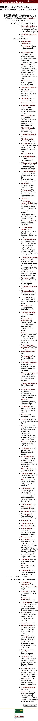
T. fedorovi (25, 415)
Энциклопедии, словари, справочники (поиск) (17, 1)
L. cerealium (26, 266)
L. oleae (23, 692)
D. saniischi (26, 154)
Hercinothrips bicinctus (29, 221)
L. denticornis (26, 278)
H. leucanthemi (27, 625)
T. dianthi (25, 400)
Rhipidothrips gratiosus (29, 34)
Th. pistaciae (25, 537)
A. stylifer (25, 98)
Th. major (25, 520)
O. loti (25, 297)
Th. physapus (26, 528)
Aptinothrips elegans (29, 87)
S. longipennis (27, 356)
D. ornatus (25, 143)
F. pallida (25, 183)
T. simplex (25, 448)
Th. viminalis (26, 570)
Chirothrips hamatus (28, 105)
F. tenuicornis (26, 190)
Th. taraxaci (26, 559)
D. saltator (25, 139)
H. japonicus (25, 623)
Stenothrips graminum (30, 383)
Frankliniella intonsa (29, 171)
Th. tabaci (26, 539)
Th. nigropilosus (27, 526)
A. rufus (24, 90)
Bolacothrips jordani (28, 103)
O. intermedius (27, 291)
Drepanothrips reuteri (30, 163)
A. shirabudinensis (28, 81)
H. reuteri (25, 656)
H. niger (25, 636)
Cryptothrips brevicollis (29, 587)
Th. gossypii (27, 507)
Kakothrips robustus (29, 239)
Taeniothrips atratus (28, 389)
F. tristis (24, 198)
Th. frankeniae (26, 504)
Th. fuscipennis (27, 488)
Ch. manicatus (27, 116)
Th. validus (25, 566)
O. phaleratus (26, 306)
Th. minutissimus (27, 523)
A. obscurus (26, 52)
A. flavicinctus (26, 46)
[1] (32, 139)
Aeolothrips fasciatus (28, 26)
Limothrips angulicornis (30, 257)
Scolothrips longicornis (29, 362)
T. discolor (25, 406)
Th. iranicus (25, 511)
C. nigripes (24, 591)
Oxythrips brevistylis (28, 312)
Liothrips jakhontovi (28, 687)
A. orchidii (25, 65)
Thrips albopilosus (28, 469)
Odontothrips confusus (29, 286)
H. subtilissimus (27, 668)
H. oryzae (25, 650)
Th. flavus (25, 480)
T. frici (24, 419)
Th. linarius (26, 514)
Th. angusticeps (27, 473)
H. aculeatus (27, 602)
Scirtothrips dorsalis (28, 351)
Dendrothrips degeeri (29, 134)
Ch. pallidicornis (27, 128)
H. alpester (25, 612)
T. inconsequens (27, 426)
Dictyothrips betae (28, 156)
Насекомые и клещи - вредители (12, 2)
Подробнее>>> (33, 18)
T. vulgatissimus (27, 456)
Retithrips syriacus (27, 333)
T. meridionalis (27, 442)
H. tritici (25, 679)
